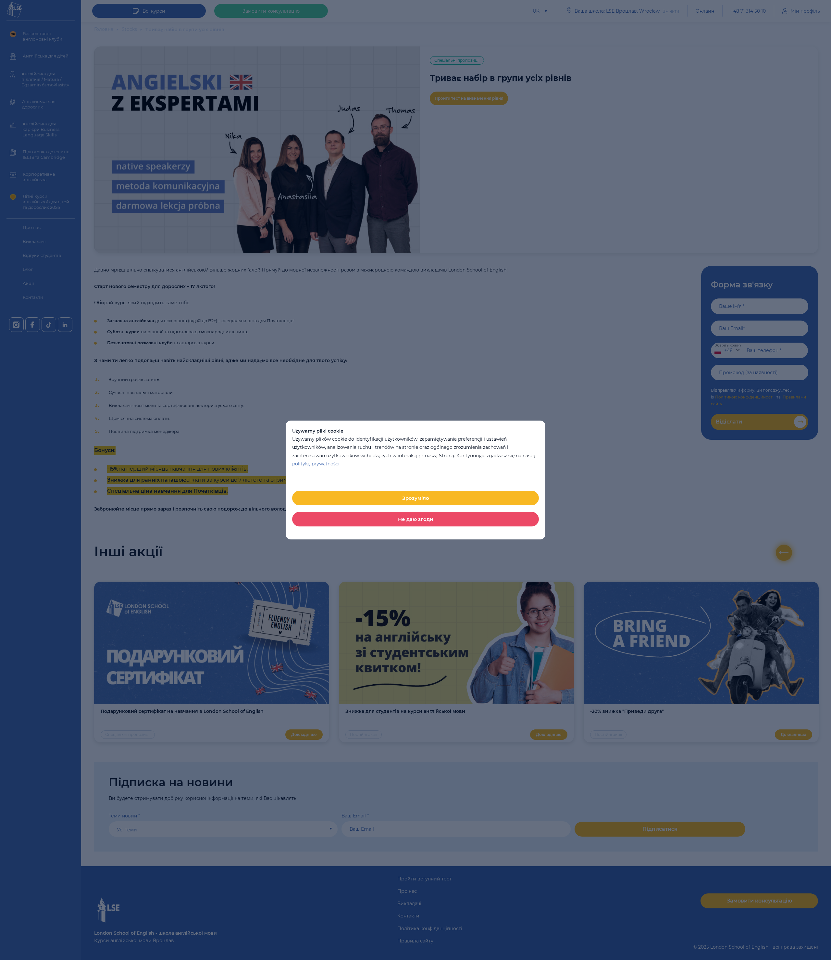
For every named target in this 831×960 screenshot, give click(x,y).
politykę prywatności (316, 464)
